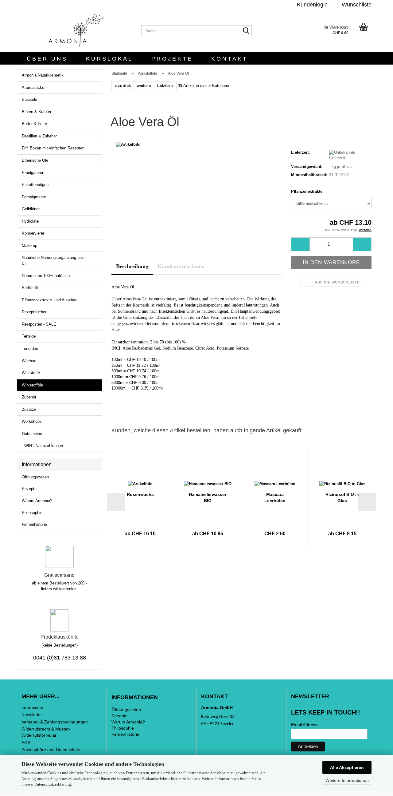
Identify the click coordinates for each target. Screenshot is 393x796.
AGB (25, 742)
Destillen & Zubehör (39, 136)
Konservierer (33, 233)
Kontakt (229, 59)
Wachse (29, 360)
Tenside (29, 336)
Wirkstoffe (31, 372)
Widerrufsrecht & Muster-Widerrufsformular (45, 732)
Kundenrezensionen (181, 266)
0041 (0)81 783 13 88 (59, 658)
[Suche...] (246, 31)
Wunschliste (355, 5)
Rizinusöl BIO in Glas (342, 497)
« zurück (123, 85)
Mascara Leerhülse (274, 497)
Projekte (172, 59)
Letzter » (165, 85)
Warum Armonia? (37, 500)
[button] (116, 502)
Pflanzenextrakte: (307, 191)
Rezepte (29, 488)
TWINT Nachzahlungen (42, 445)
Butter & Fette (34, 123)
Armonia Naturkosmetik (43, 75)
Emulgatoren (33, 172)
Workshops (32, 421)
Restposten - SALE (39, 324)
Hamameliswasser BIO (207, 497)
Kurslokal (109, 59)
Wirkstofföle (32, 385)
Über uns (47, 59)
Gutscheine (32, 433)
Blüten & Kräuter (36, 111)
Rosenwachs (140, 494)
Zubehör (29, 397)
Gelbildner (31, 209)
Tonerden (30, 348)
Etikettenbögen (35, 184)
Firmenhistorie (34, 524)
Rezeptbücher (34, 312)
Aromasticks (33, 87)
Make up (29, 245)
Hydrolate (30, 221)
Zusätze (29, 409)
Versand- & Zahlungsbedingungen (54, 721)
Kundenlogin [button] (311, 5)
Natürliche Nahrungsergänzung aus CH (53, 260)
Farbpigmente (34, 197)
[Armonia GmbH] (76, 30)
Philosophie (32, 512)
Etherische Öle (35, 160)
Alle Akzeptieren (347, 767)
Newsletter (31, 714)
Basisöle (29, 99)
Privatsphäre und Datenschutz (50, 749)
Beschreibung (132, 266)
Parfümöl (30, 287)
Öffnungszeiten (35, 477)
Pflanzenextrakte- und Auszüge (49, 300)
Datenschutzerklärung (52, 784)
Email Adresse (305, 724)
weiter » (144, 85)
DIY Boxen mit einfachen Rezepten (53, 148)
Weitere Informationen (347, 780)
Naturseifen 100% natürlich (46, 275)
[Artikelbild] (128, 144)
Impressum (32, 707)
